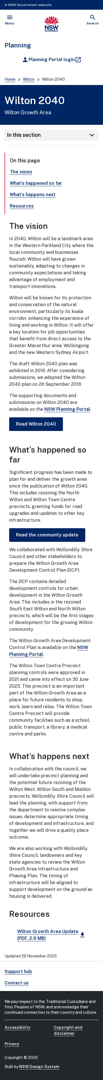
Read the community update (47, 535)
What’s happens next (33, 194)
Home (10, 79)
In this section (51, 135)
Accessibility (17, 1027)
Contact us (17, 983)
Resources (22, 206)
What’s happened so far (36, 183)
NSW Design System (39, 1066)
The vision (21, 172)
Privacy (12, 1044)
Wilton (29, 79)
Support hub (18, 971)
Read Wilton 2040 (36, 424)
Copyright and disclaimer (68, 1030)
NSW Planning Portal (67, 409)
